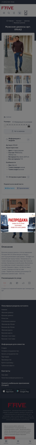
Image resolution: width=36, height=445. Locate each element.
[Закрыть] (33, 215)
